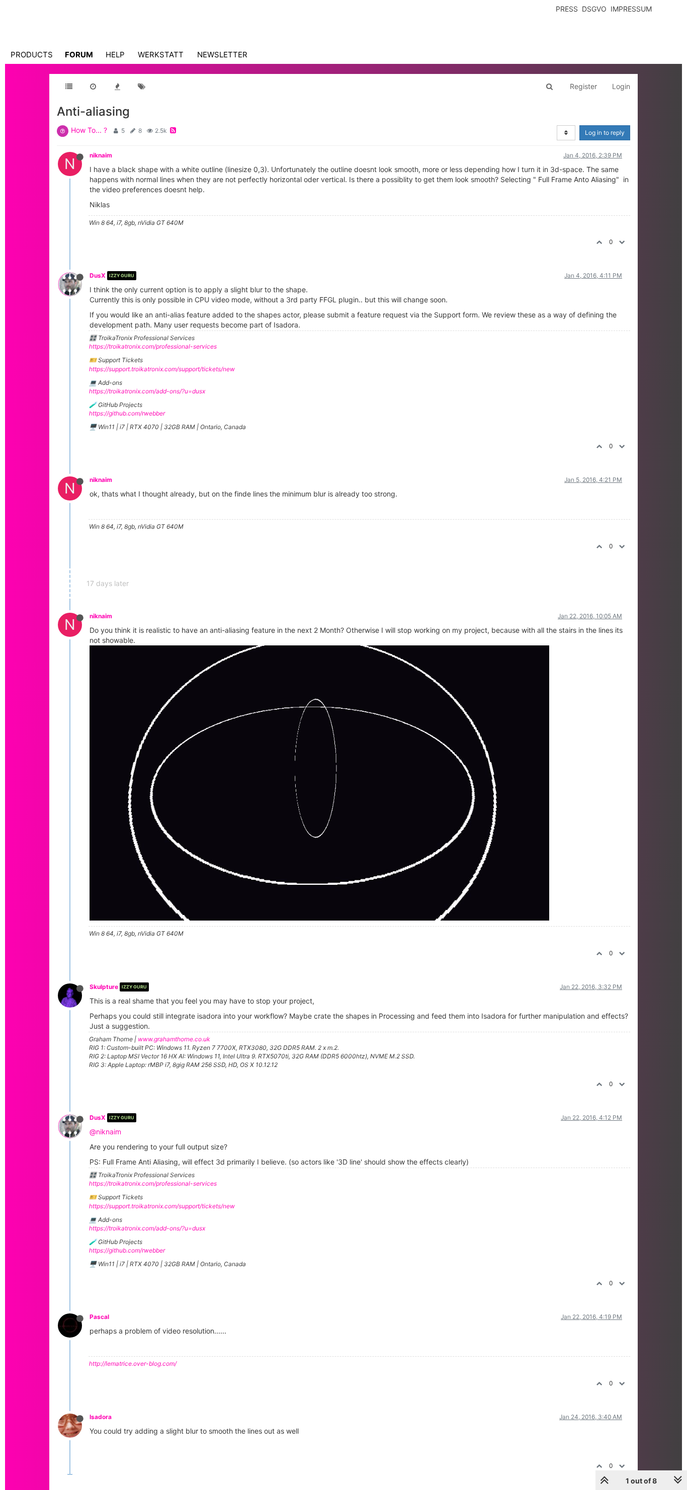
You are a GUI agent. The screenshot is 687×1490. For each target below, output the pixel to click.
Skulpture (104, 986)
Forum (79, 54)
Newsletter (222, 54)
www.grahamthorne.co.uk (174, 1039)
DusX (98, 275)
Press (567, 9)
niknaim (101, 155)
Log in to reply (605, 132)
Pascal (99, 1316)
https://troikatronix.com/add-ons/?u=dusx (147, 391)
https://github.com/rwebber (127, 413)
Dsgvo (594, 9)
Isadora (101, 1417)
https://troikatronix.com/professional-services (153, 346)
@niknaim (105, 1131)
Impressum (631, 9)
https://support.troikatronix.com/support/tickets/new (162, 369)
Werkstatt (161, 54)
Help (115, 54)
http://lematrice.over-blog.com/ (133, 1363)
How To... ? (89, 130)
